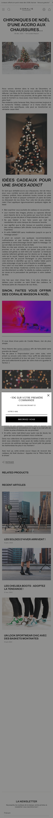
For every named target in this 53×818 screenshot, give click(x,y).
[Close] (48, 395)
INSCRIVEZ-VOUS (26, 419)
